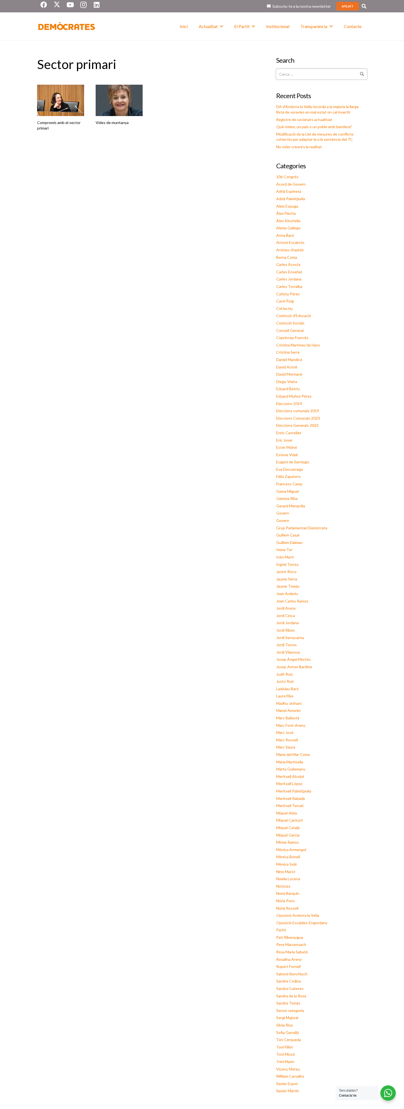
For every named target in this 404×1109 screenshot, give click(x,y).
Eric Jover (284, 440)
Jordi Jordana (287, 622)
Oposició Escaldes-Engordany (301, 922)
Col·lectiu (284, 308)
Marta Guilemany (290, 769)
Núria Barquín (287, 893)
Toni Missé (285, 1054)
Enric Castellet (288, 432)
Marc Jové (285, 732)
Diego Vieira (286, 381)
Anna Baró (285, 235)
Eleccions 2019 (289, 403)
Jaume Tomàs (288, 586)
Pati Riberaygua (289, 937)
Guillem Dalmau (289, 542)
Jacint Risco (286, 571)
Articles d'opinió (290, 249)
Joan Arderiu (287, 593)
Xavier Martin (287, 1090)
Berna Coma (286, 257)
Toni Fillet (284, 1047)
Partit (281, 930)
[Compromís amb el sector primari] (60, 100)
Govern (282, 513)
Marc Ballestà (287, 718)
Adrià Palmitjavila (290, 198)
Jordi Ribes (285, 630)
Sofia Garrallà (287, 1032)
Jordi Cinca (285, 615)
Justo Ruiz (285, 681)
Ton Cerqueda (288, 1039)
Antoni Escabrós (290, 242)
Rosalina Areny (289, 959)
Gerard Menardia (290, 505)
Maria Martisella (289, 761)
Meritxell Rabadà (290, 798)
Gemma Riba (287, 498)
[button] (364, 6)
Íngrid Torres (287, 564)
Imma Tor (284, 549)
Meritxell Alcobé (290, 776)
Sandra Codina (288, 981)
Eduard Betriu (288, 388)
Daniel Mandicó (289, 359)
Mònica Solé (286, 864)
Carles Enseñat (289, 271)
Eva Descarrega (289, 469)
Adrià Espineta (288, 191)
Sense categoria (290, 1010)
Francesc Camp (289, 483)
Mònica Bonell (288, 856)
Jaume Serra (286, 579)
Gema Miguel (287, 491)
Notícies (283, 886)
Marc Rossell (287, 740)
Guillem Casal (287, 535)
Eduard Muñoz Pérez (293, 396)
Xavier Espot (287, 1083)
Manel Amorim (288, 710)
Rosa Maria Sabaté (292, 952)
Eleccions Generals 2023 (297, 425)
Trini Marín (285, 1061)
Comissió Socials (290, 323)
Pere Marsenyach (291, 944)
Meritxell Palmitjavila (293, 791)
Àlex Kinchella (288, 220)
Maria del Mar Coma (293, 754)
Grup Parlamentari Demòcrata (301, 527)
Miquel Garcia (288, 835)
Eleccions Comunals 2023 (298, 418)
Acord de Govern (291, 184)
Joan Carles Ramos (292, 601)
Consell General (290, 330)
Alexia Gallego (288, 227)
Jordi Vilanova (288, 652)
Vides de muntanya (112, 122)
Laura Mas (285, 696)
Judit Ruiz (284, 674)
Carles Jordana (288, 279)
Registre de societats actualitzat (304, 119)
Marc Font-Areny (290, 725)
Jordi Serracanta (290, 637)
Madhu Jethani (288, 703)
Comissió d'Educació (293, 315)
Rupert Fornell (288, 966)
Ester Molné (286, 447)
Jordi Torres (286, 644)
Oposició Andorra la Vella (297, 915)
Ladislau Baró (287, 688)
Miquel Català (288, 827)
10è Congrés (287, 176)
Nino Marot (285, 871)
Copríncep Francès (292, 337)
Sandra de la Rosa (291, 996)
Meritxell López (289, 783)
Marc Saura (285, 747)
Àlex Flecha (286, 213)
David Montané (289, 374)
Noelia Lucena (288, 878)
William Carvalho (290, 1076)
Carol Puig (285, 301)
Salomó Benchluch (292, 974)
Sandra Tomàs (288, 1003)
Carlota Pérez (288, 293)
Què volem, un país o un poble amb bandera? (314, 126)
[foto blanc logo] (66, 26)
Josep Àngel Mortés (293, 659)
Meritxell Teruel (289, 805)
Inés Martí (285, 557)
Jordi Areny (286, 608)
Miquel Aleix (286, 813)
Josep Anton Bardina (294, 666)
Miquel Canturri (289, 820)
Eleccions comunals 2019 (297, 410)
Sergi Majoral (287, 1017)
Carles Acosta (288, 264)
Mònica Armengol (291, 849)
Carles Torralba (289, 286)
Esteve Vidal (287, 454)
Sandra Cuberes (290, 988)
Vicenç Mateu (288, 1069)
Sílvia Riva (284, 1025)
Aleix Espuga (287, 206)
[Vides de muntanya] (119, 100)
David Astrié (286, 367)
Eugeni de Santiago (292, 461)
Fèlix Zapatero (288, 476)
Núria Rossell (287, 908)
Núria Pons (285, 900)
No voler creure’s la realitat (299, 146)
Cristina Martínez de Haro (298, 345)
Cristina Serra (288, 352)
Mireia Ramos (287, 842)
